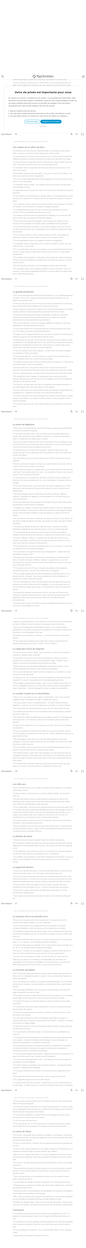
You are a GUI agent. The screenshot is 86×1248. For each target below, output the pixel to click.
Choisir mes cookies (32, 48)
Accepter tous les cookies (51, 48)
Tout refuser (43, 52)
